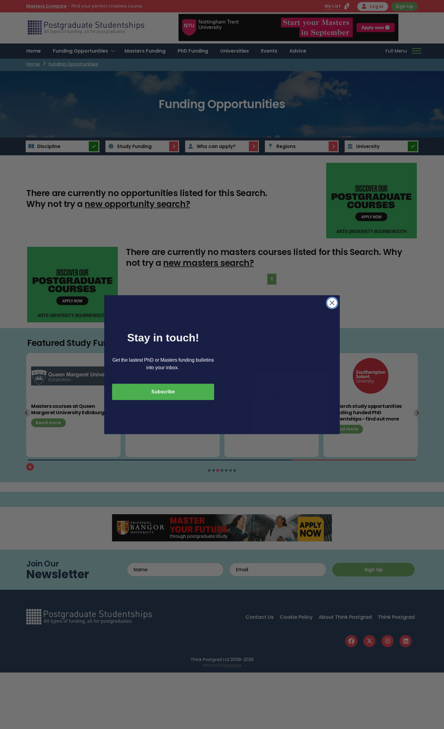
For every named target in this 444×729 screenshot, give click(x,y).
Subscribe (163, 391)
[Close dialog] (332, 303)
